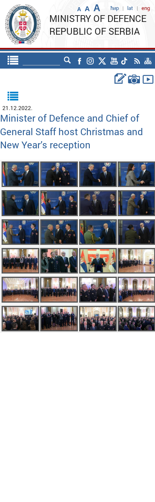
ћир (114, 8)
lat (130, 8)
